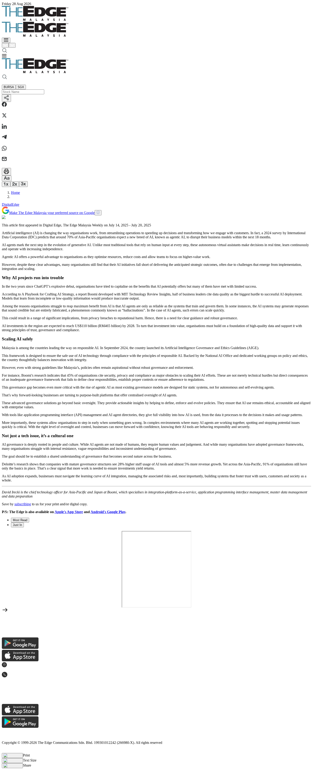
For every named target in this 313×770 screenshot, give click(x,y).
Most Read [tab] (20, 520)
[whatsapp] (4, 149)
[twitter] (4, 116)
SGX (21, 87)
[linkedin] (4, 127)
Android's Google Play (108, 512)
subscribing (22, 504)
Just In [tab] (17, 525)
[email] (4, 159)
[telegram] (4, 137)
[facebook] (4, 105)
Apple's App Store (69, 512)
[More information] (98, 212)
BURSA (9, 87)
